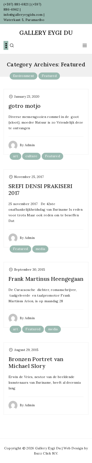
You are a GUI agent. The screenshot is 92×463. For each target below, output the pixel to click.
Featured (49, 76)
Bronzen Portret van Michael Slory (35, 362)
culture (31, 156)
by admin (27, 145)
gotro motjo (24, 105)
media (40, 249)
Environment (23, 76)
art (15, 156)
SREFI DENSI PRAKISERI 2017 (40, 189)
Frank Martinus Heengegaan (46, 278)
